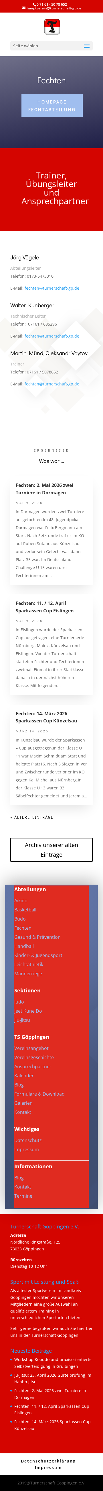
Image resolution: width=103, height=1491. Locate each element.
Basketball (25, 910)
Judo (19, 1002)
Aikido (20, 900)
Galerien (23, 1103)
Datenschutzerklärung (48, 1461)
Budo (20, 919)
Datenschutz (28, 1140)
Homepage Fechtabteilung (52, 105)
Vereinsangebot (31, 1048)
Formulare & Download (39, 1094)
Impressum (26, 1149)
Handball (24, 946)
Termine (23, 1196)
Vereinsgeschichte (34, 1057)
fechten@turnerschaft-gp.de (52, 288)
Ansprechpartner (33, 1066)
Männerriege (28, 973)
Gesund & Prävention (37, 937)
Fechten (22, 928)
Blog (19, 1085)
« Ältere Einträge (32, 817)
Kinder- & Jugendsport (38, 955)
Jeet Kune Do (28, 1011)
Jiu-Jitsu (22, 1020)
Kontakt (22, 1112)
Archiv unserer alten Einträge (51, 849)
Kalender (24, 1075)
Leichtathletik (28, 964)
